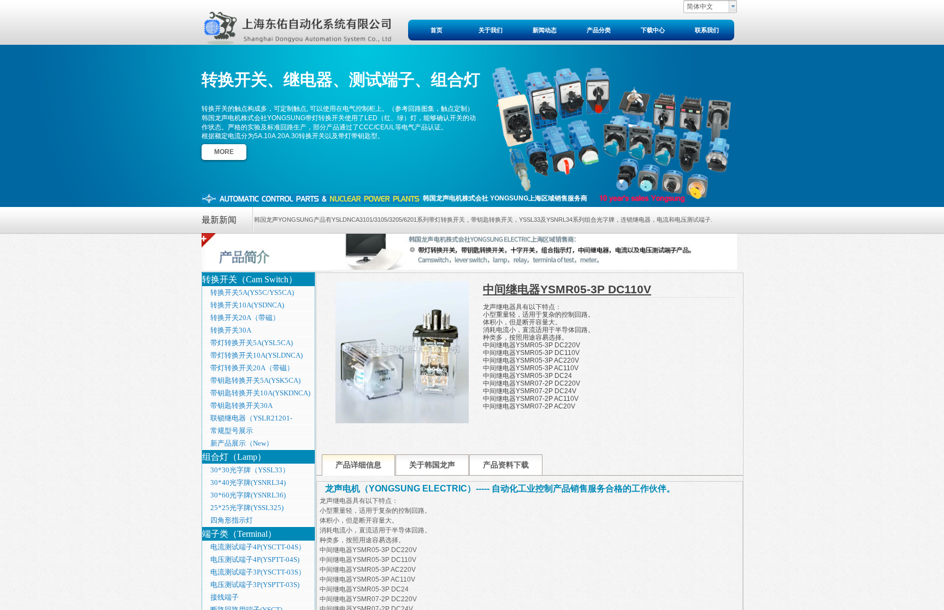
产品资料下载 (506, 465)
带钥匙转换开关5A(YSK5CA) (255, 380)
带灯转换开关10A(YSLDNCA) (256, 355)
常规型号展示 (231, 431)
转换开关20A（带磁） (245, 317)
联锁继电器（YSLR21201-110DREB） (247, 419)
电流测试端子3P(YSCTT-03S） (257, 572)
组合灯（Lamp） (234, 456)
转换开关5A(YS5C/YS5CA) (252, 292)
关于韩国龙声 (432, 465)
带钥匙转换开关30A (241, 405)
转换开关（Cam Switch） (249, 279)
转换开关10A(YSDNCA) (247, 305)
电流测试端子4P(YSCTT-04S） (257, 547)
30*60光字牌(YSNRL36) (248, 495)
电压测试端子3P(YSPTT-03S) (254, 585)
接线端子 (224, 597)
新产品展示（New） (241, 443)
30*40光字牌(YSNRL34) (248, 482)
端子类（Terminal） (239, 533)
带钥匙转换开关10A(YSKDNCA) (260, 393)
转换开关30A (230, 330)
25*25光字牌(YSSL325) (247, 508)
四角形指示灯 (231, 520)
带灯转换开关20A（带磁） (252, 368)
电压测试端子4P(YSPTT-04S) (254, 559)
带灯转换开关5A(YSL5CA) (251, 343)
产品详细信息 (358, 465)
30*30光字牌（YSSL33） (250, 470)
